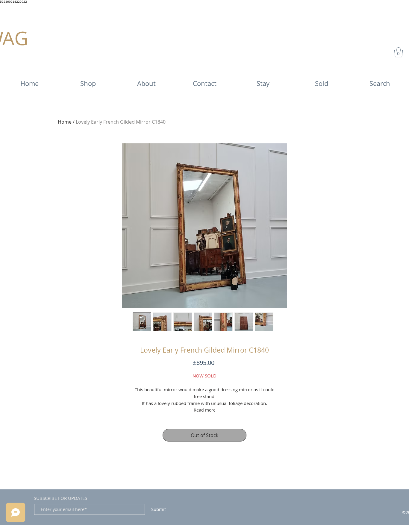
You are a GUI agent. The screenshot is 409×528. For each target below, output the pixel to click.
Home (65, 122)
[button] (398, 52)
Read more (205, 410)
